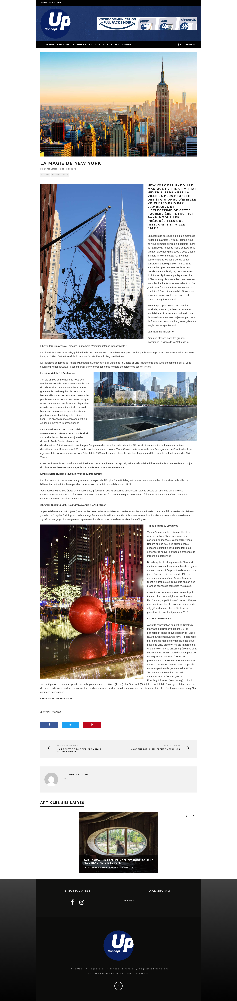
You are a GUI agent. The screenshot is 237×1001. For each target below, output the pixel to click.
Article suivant (171, 746)
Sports (94, 44)
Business (79, 44)
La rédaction (50, 169)
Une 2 (65, 175)
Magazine (45, 175)
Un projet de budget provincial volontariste (80, 750)
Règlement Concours (154, 969)
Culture (63, 44)
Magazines (123, 44)
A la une (48, 44)
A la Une (77, 969)
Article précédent (67, 746)
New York (45, 712)
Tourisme (56, 175)
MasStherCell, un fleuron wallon (155, 749)
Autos (108, 44)
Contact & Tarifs (51, 3)
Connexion (128, 900)
